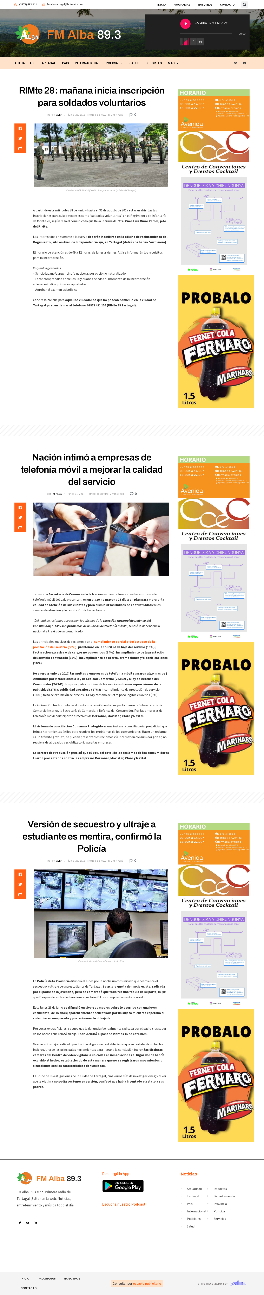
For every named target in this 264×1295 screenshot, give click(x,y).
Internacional (87, 63)
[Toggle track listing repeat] (200, 41)
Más (171, 63)
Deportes (154, 63)
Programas (181, 4)
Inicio (161, 4)
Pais (65, 63)
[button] (244, 4)
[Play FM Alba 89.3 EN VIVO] (185, 24)
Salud (134, 63)
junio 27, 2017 (76, 114)
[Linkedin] (35, 1222)
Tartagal (48, 63)
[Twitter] (235, 63)
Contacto (227, 4)
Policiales (114, 63)
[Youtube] (245, 63)
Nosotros (205, 4)
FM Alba (57, 114)
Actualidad (24, 63)
